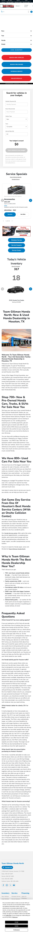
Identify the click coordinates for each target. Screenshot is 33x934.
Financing (25, 893)
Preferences (16, 930)
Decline (16, 926)
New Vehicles (5, 896)
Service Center (16, 250)
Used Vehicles (5, 899)
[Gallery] (16, 83)
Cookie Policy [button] (8, 915)
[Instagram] (7, 885)
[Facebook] (3, 885)
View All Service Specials (15, 177)
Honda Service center (10, 533)
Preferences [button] (15, 917)
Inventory (5, 893)
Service (14, 893)
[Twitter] (10, 885)
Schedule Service (16, 179)
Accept (16, 922)
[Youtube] (14, 885)
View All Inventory (16, 266)
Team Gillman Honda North (17, 549)
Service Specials (16, 899)
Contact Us (8, 867)
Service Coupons (16, 245)
